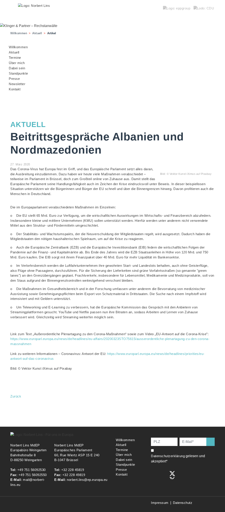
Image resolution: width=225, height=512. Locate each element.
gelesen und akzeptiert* (178, 458)
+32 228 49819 (73, 475)
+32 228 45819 (72, 470)
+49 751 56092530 (31, 470)
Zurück (15, 396)
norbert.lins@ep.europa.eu (87, 480)
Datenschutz (182, 503)
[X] (172, 474)
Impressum (160, 503)
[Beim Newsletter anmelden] (210, 442)
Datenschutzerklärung (168, 456)
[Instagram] (163, 474)
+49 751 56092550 (32, 475)
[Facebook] (154, 474)
